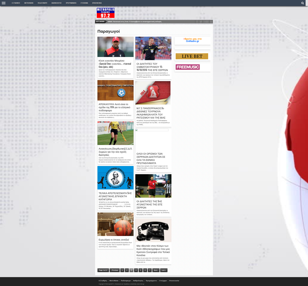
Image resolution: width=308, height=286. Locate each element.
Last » (164, 270)
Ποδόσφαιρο (42, 3)
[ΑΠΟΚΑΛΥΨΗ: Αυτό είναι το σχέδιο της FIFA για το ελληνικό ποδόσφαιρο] (115, 100)
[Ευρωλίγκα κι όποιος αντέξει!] (115, 235)
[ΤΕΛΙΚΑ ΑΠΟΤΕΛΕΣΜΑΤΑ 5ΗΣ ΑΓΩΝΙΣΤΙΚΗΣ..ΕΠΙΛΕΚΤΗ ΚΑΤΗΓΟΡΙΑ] (115, 189)
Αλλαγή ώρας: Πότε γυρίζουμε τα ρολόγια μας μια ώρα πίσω (131, 22)
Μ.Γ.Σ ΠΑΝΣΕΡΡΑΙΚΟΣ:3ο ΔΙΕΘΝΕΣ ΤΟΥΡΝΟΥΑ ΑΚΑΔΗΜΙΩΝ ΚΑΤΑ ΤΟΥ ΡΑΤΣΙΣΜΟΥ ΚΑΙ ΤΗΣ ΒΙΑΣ (151, 112)
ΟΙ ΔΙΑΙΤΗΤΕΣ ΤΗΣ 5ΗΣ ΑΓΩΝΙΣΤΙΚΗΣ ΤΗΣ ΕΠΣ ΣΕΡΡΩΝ (149, 204)
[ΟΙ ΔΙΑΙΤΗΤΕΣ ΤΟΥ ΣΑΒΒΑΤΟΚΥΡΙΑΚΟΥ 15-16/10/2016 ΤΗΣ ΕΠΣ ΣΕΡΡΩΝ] (153, 59)
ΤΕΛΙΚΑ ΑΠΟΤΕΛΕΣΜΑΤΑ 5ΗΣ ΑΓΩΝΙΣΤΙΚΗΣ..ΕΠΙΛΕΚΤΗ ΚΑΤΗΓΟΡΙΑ (115, 196)
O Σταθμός (16, 3)
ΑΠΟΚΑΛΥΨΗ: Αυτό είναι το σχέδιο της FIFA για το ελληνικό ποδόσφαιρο (114, 107)
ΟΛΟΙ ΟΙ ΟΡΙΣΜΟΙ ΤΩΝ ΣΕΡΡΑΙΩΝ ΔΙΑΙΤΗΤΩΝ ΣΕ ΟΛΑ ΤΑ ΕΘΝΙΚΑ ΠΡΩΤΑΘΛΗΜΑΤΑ (151, 158)
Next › (156, 270)
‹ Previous (114, 270)
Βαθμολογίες (57, 3)
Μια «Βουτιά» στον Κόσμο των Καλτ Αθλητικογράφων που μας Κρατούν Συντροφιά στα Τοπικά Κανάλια (153, 250)
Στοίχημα (84, 3)
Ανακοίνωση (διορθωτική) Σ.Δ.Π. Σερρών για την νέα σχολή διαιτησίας (115, 152)
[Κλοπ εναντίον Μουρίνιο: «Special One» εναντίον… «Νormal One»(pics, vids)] (115, 56)
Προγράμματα (71, 3)
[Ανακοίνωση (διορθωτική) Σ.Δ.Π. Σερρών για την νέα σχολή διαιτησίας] (115, 144)
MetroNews (28, 3)
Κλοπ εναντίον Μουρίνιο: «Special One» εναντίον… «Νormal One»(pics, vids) (115, 64)
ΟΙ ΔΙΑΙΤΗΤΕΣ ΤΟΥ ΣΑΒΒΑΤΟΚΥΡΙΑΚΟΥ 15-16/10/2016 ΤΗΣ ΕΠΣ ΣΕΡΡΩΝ (152, 67)
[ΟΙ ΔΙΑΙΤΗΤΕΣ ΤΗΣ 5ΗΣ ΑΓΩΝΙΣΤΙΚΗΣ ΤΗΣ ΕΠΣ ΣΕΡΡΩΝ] (153, 197)
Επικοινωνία (97, 3)
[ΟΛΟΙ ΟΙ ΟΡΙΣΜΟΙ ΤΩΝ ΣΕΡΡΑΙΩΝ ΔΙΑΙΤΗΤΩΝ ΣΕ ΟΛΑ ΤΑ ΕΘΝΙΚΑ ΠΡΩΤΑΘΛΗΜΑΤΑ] (151, 131)
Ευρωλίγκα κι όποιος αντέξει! (114, 239)
